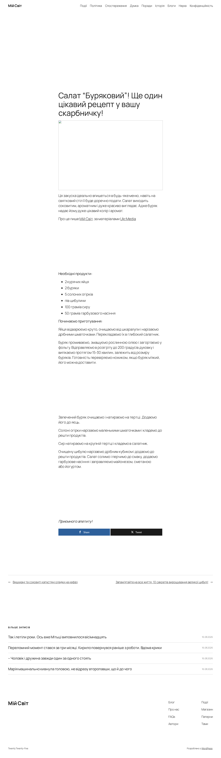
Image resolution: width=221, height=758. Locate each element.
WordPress (207, 748)
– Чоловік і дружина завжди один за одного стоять (49, 658)
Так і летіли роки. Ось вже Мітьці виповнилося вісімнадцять (57, 637)
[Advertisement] (110, 45)
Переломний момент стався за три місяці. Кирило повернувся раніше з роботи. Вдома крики (85, 648)
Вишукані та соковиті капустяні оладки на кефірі (45, 582)
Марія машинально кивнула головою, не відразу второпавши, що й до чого (70, 669)
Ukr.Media (128, 218)
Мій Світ (15, 5)
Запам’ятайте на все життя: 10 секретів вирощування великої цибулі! (162, 582)
